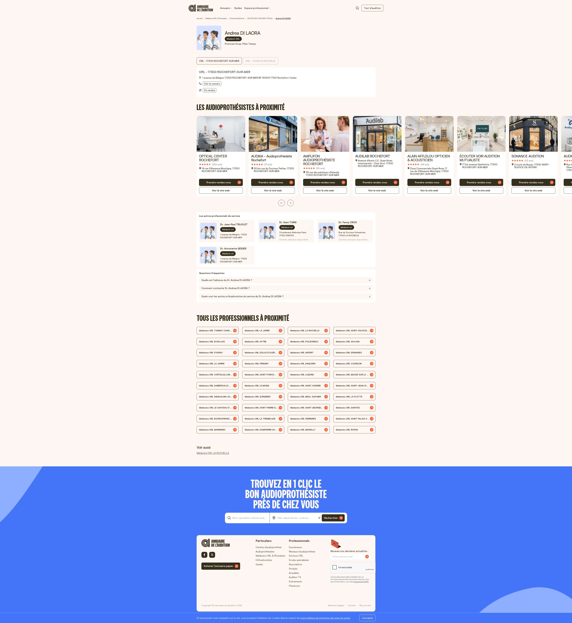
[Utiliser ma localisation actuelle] (319, 518)
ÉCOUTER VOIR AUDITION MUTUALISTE (480, 158)
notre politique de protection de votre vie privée (325, 617)
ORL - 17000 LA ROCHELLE (260, 60)
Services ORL (296, 555)
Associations (295, 564)
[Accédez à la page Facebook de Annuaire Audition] (204, 555)
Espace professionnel (256, 8)
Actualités (294, 572)
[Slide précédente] (281, 203)
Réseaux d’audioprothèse (302, 551)
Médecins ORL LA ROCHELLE (213, 452)
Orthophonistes (264, 560)
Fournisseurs (295, 547)
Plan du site (365, 605)
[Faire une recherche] (357, 8)
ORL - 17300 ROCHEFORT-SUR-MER (219, 60)
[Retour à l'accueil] (220, 543)
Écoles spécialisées (299, 560)
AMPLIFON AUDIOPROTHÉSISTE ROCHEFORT (319, 160)
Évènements (295, 581)
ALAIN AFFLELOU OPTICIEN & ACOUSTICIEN (428, 158)
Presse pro (294, 585)
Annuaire (225, 8)
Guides (238, 8)
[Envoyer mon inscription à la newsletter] (367, 556)
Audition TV (295, 577)
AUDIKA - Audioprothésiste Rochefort (271, 158)
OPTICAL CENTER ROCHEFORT (213, 158)
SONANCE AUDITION (528, 156)
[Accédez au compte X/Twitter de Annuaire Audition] (212, 555)
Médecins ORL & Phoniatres (270, 555)
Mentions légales (336, 605)
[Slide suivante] (290, 203)
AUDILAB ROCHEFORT (372, 156)
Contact (352, 605)
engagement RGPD (360, 582)
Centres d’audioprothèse (269, 547)
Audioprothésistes (265, 551)
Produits (293, 568)
